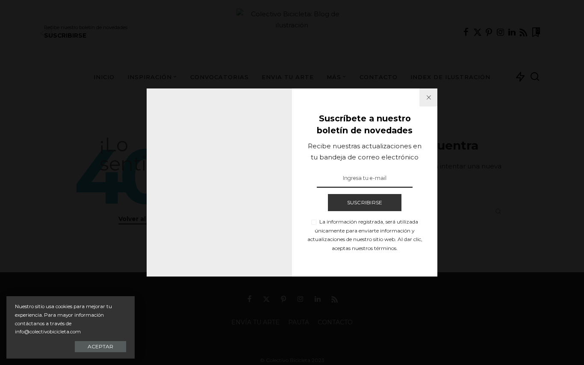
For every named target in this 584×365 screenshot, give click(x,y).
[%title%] (428, 97)
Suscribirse (365, 202)
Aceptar (100, 346)
